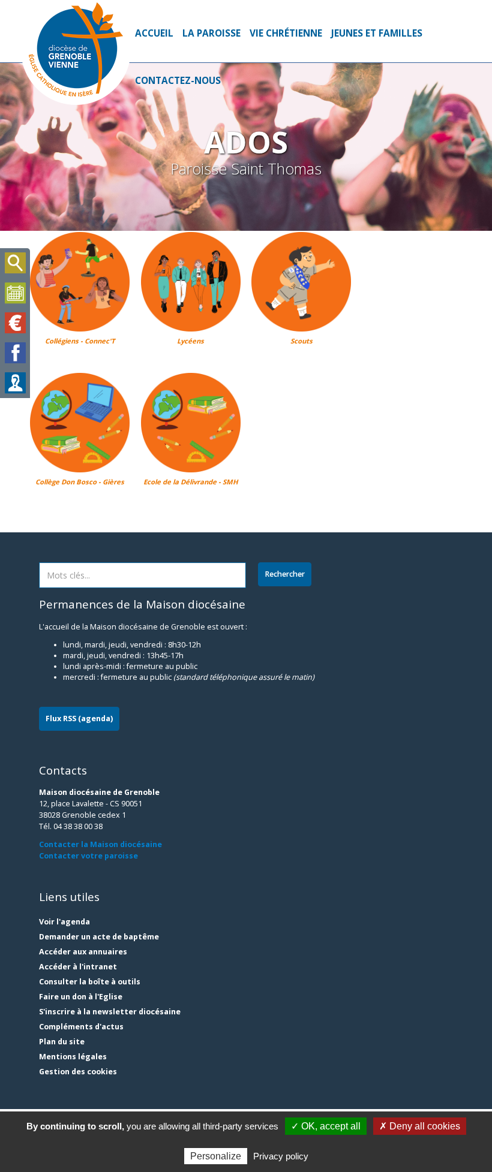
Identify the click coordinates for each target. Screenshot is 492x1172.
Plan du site (62, 1042)
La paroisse (211, 33)
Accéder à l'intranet (78, 967)
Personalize (215, 1156)
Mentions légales (73, 1057)
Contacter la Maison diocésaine (100, 844)
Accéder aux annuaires (83, 952)
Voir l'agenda (64, 922)
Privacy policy (280, 1156)
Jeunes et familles (376, 33)
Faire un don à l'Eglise (80, 997)
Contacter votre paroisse (88, 856)
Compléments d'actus (81, 1027)
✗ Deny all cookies (419, 1126)
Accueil (154, 33)
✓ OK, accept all (326, 1126)
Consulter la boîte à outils (89, 982)
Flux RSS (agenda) (79, 718)
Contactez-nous (178, 80)
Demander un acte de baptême (99, 937)
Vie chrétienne (286, 33)
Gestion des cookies (78, 1071)
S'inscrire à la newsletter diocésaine (110, 1012)
